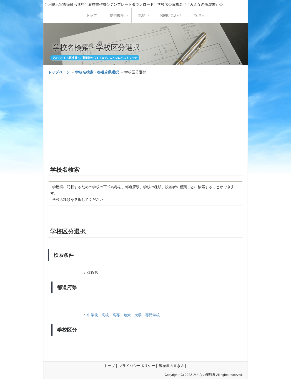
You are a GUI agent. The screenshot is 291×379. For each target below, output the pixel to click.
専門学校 (152, 315)
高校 (105, 315)
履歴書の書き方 (171, 366)
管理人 (199, 15)
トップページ (59, 72)
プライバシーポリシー (137, 366)
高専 (116, 315)
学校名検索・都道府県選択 (97, 72)
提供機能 (117, 15)
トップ (91, 15)
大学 (138, 315)
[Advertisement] (145, 112)
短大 (127, 315)
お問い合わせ (170, 15)
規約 (142, 15)
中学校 (92, 315)
